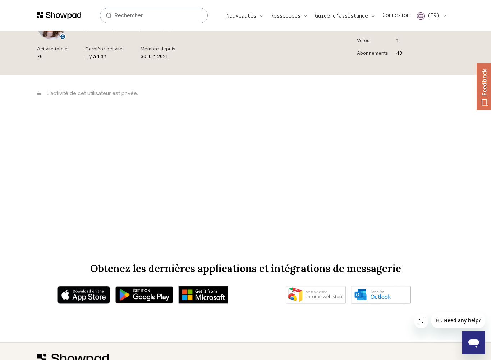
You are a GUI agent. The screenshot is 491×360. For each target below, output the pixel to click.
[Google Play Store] (144, 296)
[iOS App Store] (83, 296)
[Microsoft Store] (203, 296)
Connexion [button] (396, 15)
